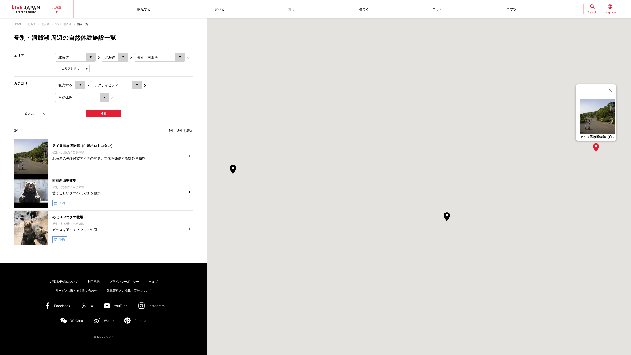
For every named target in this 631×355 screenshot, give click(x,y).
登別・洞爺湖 (63, 24)
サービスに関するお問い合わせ (76, 290)
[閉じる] (610, 90)
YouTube (121, 306)
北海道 (32, 24)
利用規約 (94, 281)
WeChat (76, 321)
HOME (18, 24)
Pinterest (141, 321)
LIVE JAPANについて (64, 281)
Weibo (109, 321)
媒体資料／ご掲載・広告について (129, 290)
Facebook (62, 306)
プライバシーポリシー (124, 281)
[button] (596, 147)
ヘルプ (153, 281)
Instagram (156, 306)
